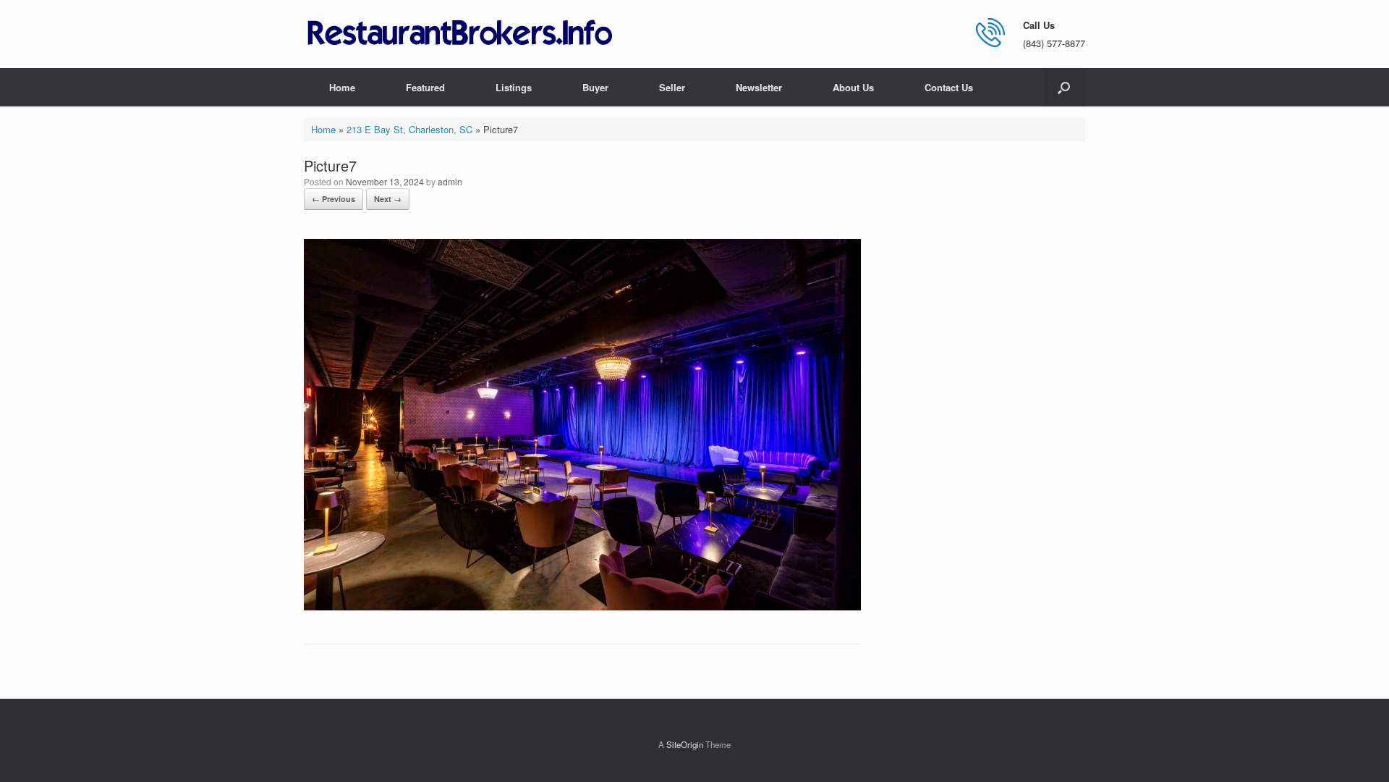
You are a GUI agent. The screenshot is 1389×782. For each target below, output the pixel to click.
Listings (514, 87)
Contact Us (949, 87)
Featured (425, 87)
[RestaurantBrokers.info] (460, 33)
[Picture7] (582, 606)
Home (342, 87)
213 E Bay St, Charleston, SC (409, 129)
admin (450, 181)
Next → (388, 198)
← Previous (333, 198)
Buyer (595, 87)
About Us (853, 87)
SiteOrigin (684, 744)
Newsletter (759, 87)
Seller (672, 87)
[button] (1063, 87)
